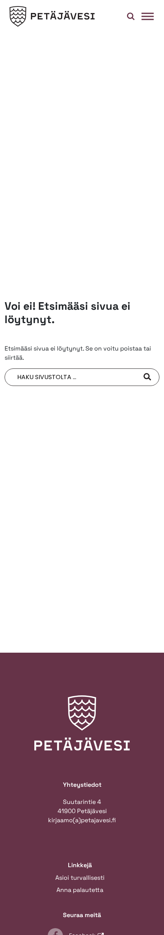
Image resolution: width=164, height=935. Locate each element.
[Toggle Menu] (147, 16)
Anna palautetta (79, 890)
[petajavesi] (52, 16)
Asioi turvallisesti (80, 878)
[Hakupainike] (131, 16)
